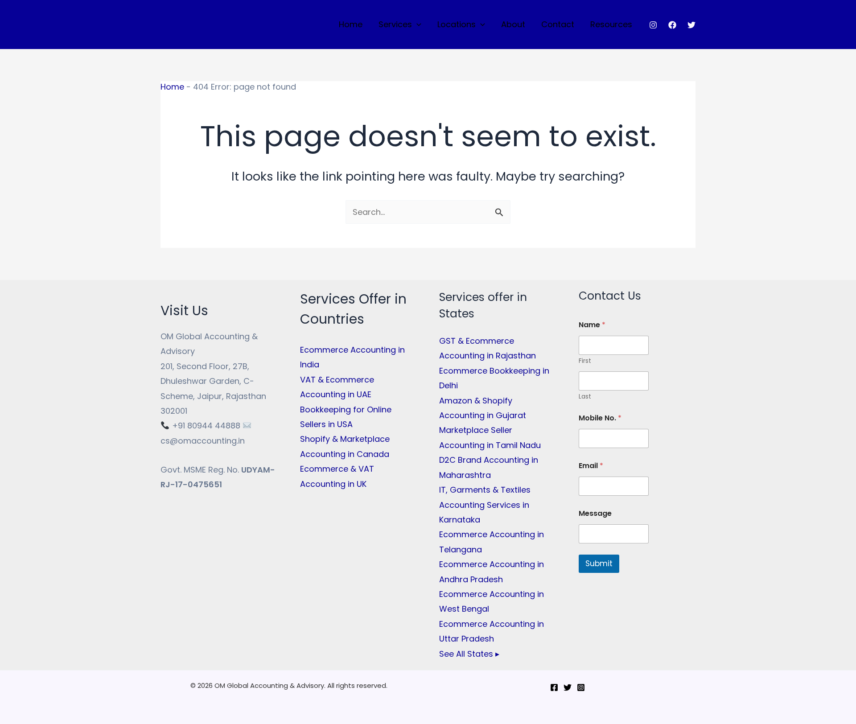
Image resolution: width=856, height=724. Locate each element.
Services (395, 24)
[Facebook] (672, 25)
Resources (611, 24)
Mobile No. (600, 418)
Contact (557, 24)
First (585, 361)
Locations (456, 24)
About (513, 24)
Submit (599, 563)
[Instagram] (653, 25)
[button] (416, 24)
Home (350, 24)
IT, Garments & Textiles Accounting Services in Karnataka (485, 504)
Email (591, 465)
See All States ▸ (469, 653)
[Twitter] (691, 25)
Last (585, 396)
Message (595, 513)
